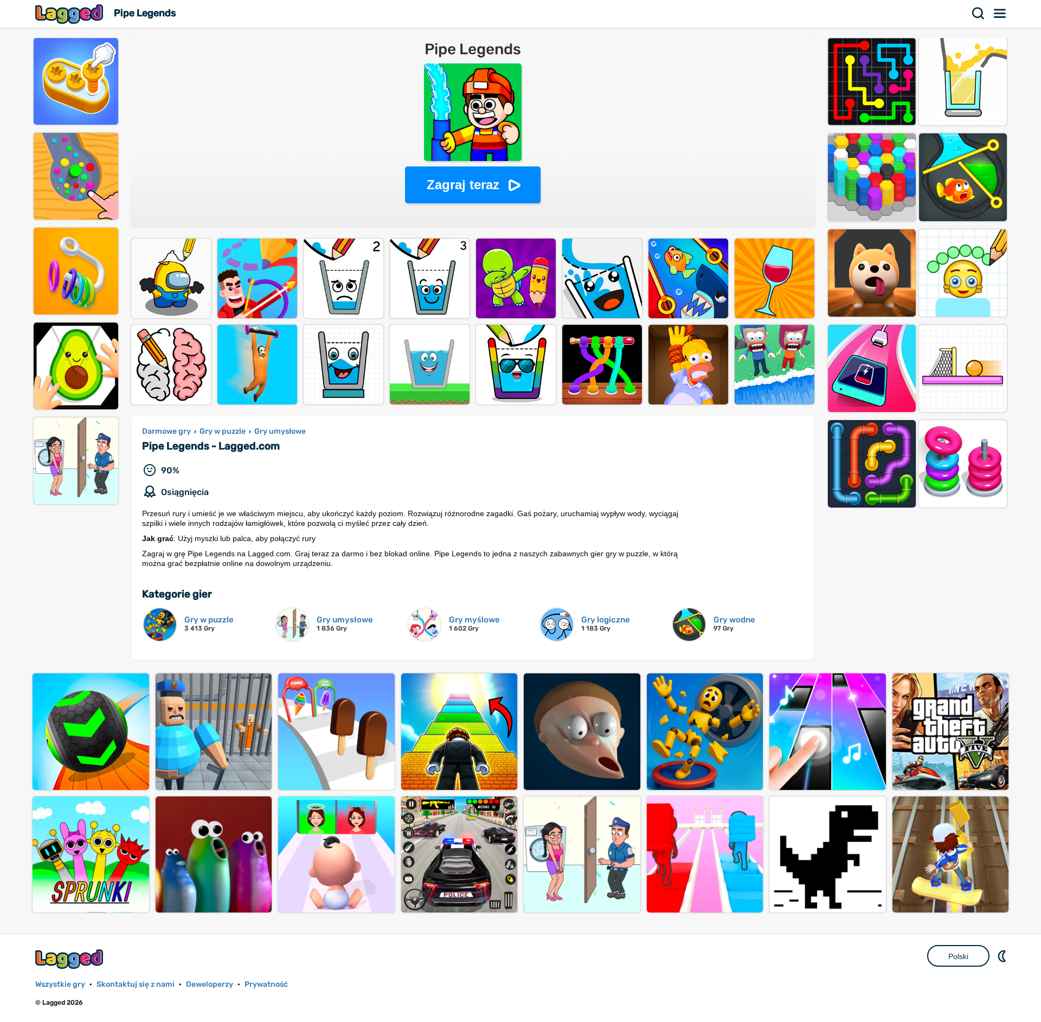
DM (1003, 956)
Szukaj (978, 13)
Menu (1000, 13)
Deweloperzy (209, 984)
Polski (958, 956)
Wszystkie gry (60, 984)
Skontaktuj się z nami (136, 984)
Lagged (70, 14)
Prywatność (266, 984)
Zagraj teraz (463, 184)
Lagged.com (70, 959)
